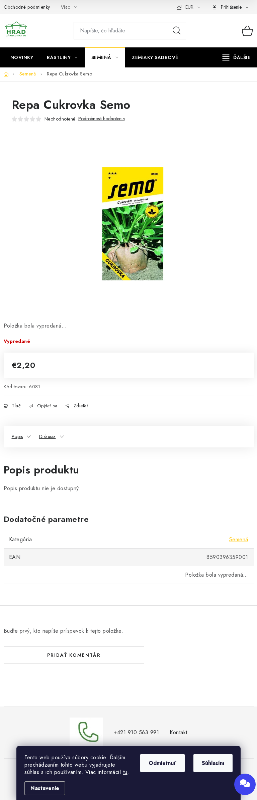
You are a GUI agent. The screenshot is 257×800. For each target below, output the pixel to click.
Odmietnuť (162, 763)
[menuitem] (22, 57)
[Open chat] (245, 784)
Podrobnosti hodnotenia (101, 119)
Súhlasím (213, 763)
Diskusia (47, 436)
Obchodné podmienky (27, 7)
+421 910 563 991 (136, 732)
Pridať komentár (74, 655)
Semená (238, 539)
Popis (17, 436)
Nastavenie (44, 788)
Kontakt (178, 732)
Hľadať (176, 30)
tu (125, 772)
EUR (189, 7)
